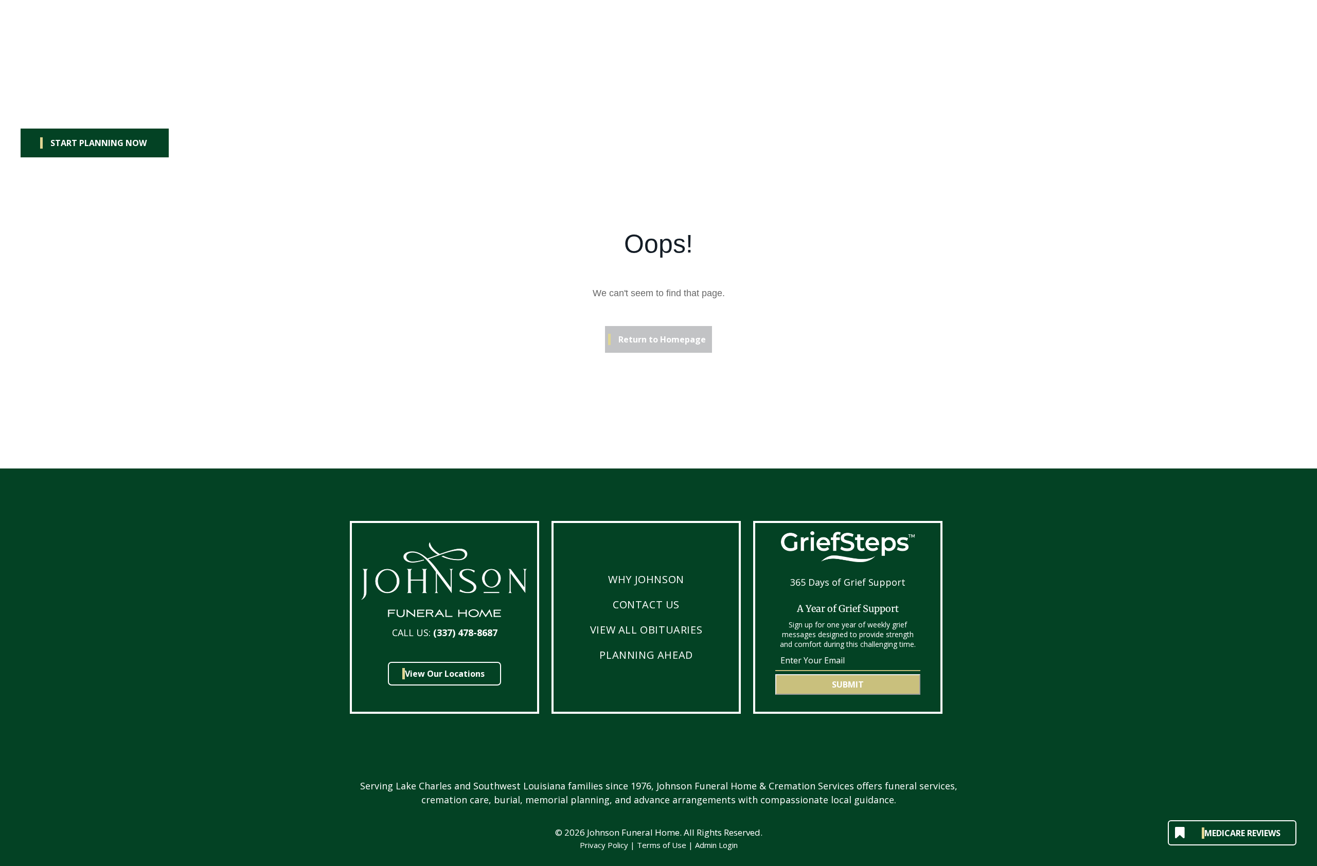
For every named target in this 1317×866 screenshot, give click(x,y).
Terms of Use (661, 845)
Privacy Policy (604, 845)
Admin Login (716, 845)
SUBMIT (848, 684)
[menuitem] (646, 579)
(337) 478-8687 (465, 632)
